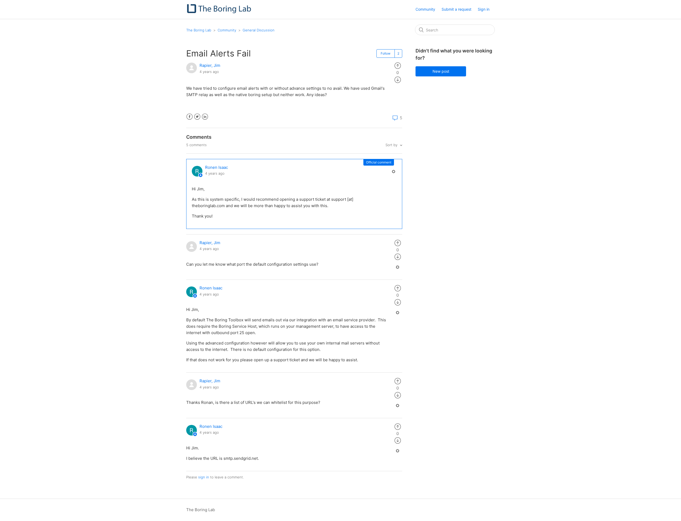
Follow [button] (386, 53)
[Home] (219, 12)
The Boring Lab (198, 30)
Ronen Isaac (216, 167)
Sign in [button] (483, 9)
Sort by (391, 145)
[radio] (398, 65)
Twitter (197, 116)
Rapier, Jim (210, 65)
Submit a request (456, 9)
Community (425, 9)
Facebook (189, 116)
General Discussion (259, 30)
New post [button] (441, 71)
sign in (203, 477)
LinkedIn (205, 116)
